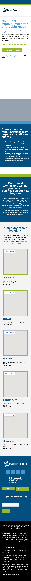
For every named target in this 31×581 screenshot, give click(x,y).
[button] (24, 10)
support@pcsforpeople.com (10, 56)
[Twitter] (13, 472)
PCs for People (10, 525)
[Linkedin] (23, 472)
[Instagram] (18, 472)
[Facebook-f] (8, 472)
